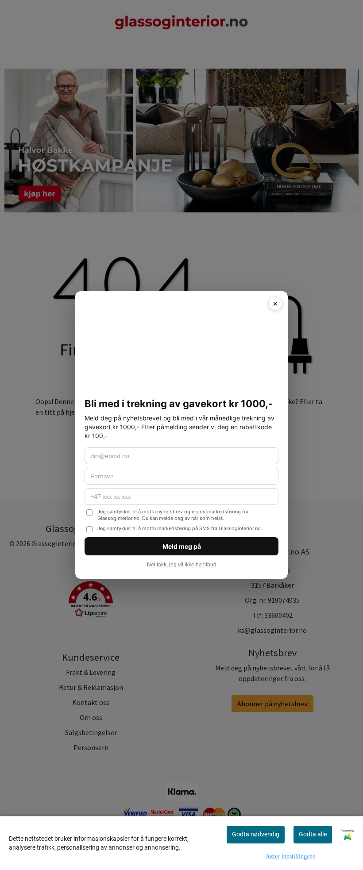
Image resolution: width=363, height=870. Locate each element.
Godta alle (313, 834)
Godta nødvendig (255, 834)
